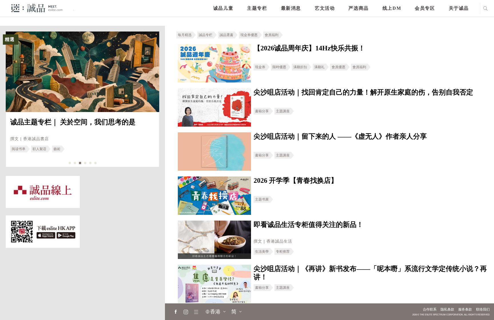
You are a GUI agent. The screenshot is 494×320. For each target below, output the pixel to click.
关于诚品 (459, 8)
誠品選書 (226, 35)
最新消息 (291, 8)
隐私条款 (447, 309)
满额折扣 (300, 67)
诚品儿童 (223, 8)
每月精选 (185, 35)
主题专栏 (257, 8)
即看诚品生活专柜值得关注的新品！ (308, 224)
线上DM (392, 8)
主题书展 (262, 199)
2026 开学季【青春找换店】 (296, 180)
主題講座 (283, 111)
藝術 (56, 149)
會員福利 (271, 35)
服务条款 (465, 309)
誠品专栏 (205, 35)
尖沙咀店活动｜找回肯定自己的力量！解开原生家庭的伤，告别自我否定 (363, 92)
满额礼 (319, 67)
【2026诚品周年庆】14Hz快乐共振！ (309, 48)
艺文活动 (325, 8)
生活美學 (262, 252)
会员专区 (425, 8)
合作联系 (430, 309)
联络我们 (483, 309)
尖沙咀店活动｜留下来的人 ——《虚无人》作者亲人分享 (340, 136)
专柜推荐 (283, 252)
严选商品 (358, 8)
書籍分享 (262, 111)
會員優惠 (338, 67)
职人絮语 (39, 149)
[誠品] (37, 8)
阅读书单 (18, 149)
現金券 (260, 67)
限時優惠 (279, 67)
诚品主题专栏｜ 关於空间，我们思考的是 (73, 122)
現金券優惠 (249, 35)
